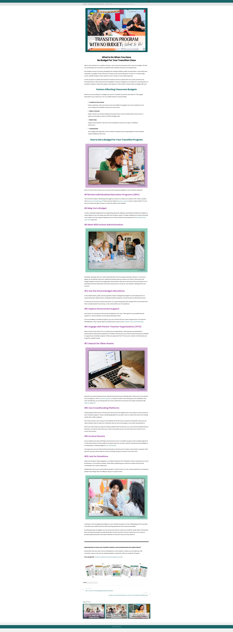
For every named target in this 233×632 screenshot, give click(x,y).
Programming (94, 582)
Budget (88, 582)
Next (149, 611)
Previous (84, 611)
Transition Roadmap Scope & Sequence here (108, 557)
